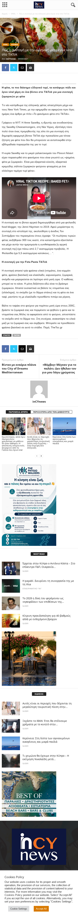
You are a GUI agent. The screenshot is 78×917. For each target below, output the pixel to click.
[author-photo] (39, 389)
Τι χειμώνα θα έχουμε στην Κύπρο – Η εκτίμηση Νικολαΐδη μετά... (45, 757)
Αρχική (4, 13)
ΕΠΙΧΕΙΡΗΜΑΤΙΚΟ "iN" (31, 588)
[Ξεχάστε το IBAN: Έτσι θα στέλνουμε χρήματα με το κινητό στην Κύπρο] (11, 726)
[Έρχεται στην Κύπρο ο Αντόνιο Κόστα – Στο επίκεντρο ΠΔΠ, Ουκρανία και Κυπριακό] (11, 568)
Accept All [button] (41, 908)
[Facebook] (5, 67)
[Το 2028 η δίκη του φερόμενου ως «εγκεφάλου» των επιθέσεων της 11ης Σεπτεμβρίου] (11, 603)
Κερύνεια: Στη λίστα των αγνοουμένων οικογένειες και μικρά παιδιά (64, 440)
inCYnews (11, 58)
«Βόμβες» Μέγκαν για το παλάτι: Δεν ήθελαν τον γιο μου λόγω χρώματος (59, 368)
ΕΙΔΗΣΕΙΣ (39, 694)
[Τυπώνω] (30, 67)
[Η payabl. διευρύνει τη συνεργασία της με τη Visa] (11, 586)
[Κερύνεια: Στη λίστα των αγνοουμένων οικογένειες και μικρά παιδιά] (64, 426)
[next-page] (41, 456)
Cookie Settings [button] (18, 908)
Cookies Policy (13, 895)
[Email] (22, 67)
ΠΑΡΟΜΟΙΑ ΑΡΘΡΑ (18, 412)
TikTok (17, 335)
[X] (13, 67)
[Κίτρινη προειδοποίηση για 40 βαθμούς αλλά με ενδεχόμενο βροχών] (11, 621)
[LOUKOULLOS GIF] (39, 658)
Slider (25, 571)
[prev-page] (37, 456)
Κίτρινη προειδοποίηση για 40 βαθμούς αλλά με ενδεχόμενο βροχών (46, 617)
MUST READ (39, 554)
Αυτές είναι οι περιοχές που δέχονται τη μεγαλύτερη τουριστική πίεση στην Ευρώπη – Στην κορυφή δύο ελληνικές (38, 442)
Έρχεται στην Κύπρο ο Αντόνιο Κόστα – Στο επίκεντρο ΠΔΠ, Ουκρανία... (48, 565)
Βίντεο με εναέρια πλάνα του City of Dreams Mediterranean (19, 368)
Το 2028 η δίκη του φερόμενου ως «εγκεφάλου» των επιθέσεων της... (43, 600)
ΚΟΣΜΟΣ (14, 44)
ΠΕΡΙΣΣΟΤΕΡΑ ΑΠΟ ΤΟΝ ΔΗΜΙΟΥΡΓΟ (51, 412)
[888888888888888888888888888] (39, 505)
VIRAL (13, 13)
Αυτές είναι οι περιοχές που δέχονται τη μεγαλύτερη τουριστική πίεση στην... (47, 705)
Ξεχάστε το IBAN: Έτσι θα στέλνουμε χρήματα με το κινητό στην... (44, 722)
